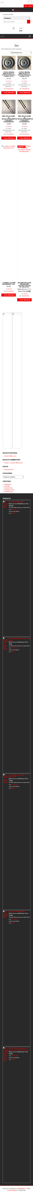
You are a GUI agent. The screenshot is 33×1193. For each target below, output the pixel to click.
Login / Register (28, 6)
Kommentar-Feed (9, 490)
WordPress (21, 1188)
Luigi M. (6, 463)
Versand (10, 81)
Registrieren (7, 484)
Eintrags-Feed (8, 488)
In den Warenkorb (9, 92)
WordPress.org (8, 491)
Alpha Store (11, 1190)
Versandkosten (10, 89)
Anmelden (7, 486)
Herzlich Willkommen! (10, 456)
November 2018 (8, 469)
